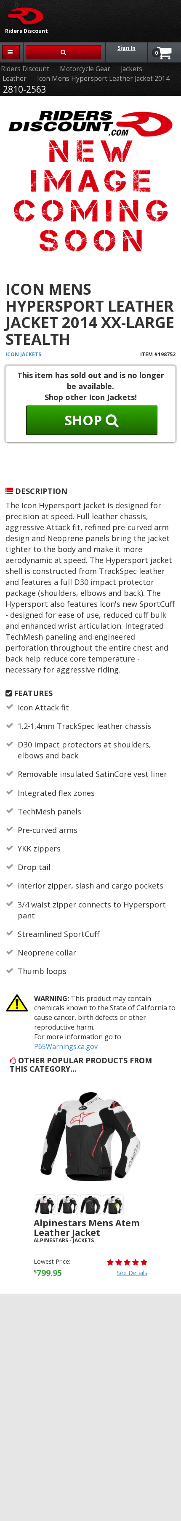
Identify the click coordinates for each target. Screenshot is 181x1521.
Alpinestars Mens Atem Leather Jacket (87, 1227)
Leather (15, 78)
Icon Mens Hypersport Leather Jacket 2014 (103, 78)
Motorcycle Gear (85, 68)
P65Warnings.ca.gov (66, 1046)
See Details (132, 1273)
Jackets (131, 68)
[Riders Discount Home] (23, 15)
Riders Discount (25, 68)
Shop (85, 420)
